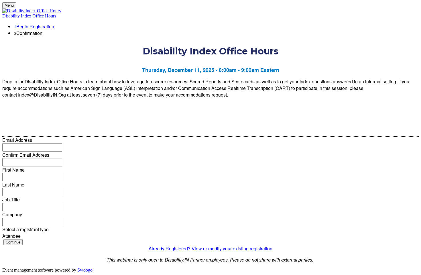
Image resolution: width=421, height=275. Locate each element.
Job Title (11, 199)
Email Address (17, 140)
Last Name (13, 184)
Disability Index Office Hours (29, 15)
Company (12, 214)
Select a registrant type (25, 229)
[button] (13, 242)
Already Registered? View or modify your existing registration (210, 248)
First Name (13, 169)
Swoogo (85, 270)
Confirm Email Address (25, 155)
